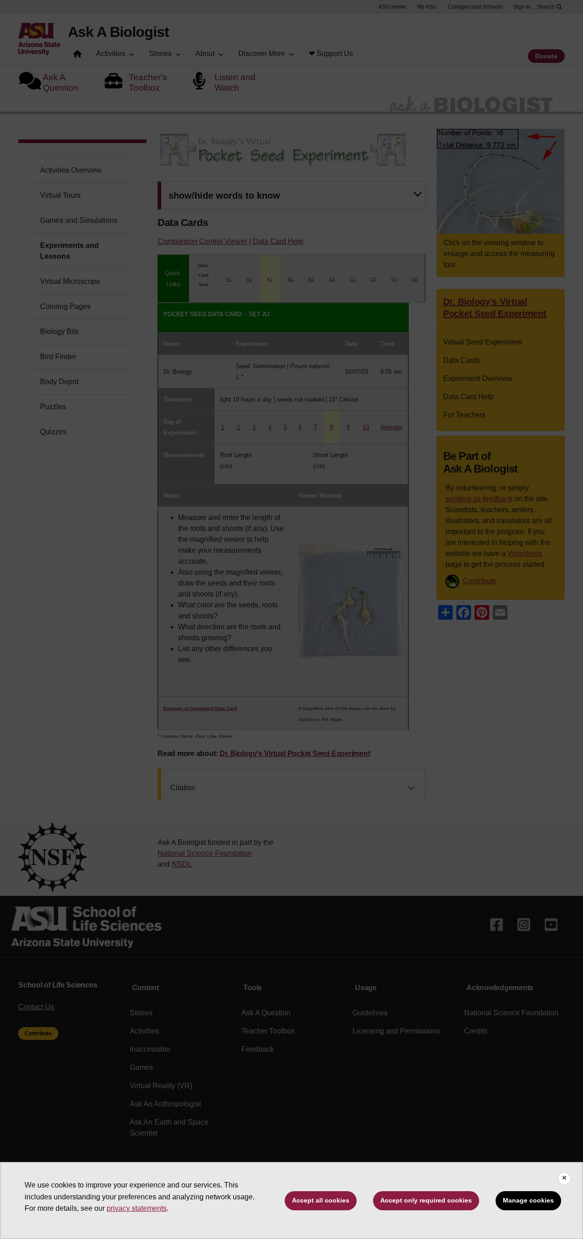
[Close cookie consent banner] (564, 1178)
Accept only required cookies (426, 1200)
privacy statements (137, 1208)
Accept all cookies (320, 1200)
